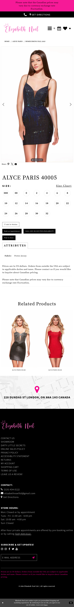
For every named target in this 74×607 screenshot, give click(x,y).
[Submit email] (33, 557)
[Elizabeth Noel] (21, 28)
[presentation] (19, 338)
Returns (6, 459)
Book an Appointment (12, 231)
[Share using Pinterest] (8, 164)
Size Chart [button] (64, 186)
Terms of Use (9, 470)
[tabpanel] (37, 104)
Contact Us (8, 438)
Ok (71, 603)
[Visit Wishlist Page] (65, 28)
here (46, 605)
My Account (8, 463)
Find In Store (9, 238)
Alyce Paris (17, 41)
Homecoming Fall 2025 (35, 41)
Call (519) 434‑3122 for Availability (39, 231)
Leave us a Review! (12, 474)
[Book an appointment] (59, 28)
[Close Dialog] (2, 603)
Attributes (15, 245)
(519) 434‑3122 (23, 533)
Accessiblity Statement (15, 456)
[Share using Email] (16, 164)
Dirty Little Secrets (13, 445)
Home (7, 41)
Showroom (7, 441)
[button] (50, 28)
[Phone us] (25, 14)
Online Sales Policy (13, 448)
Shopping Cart (10, 467)
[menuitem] (25, 14)
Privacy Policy (9, 452)
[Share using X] (12, 164)
